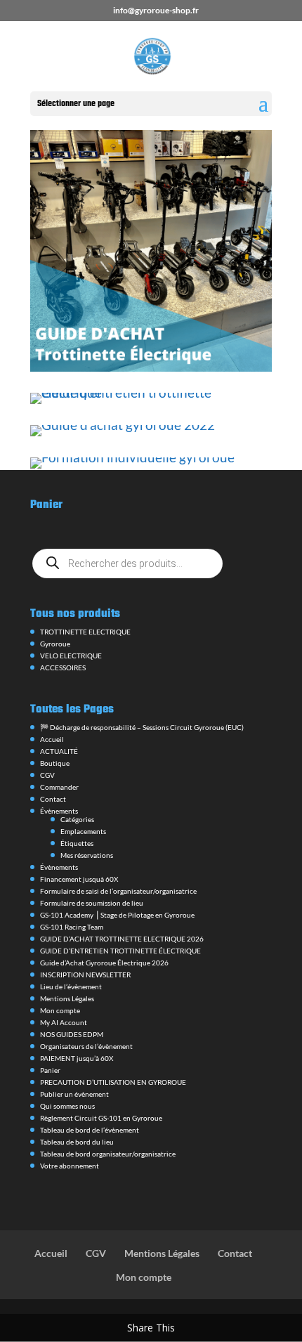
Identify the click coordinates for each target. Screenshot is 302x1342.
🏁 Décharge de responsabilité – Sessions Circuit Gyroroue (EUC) (142, 727)
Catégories (77, 819)
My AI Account (63, 1022)
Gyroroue (55, 643)
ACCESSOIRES (63, 667)
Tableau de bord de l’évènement (89, 1130)
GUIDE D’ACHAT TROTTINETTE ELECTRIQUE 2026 (122, 938)
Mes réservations (86, 855)
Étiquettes (76, 843)
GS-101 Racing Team (71, 927)
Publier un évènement (74, 1094)
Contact (53, 799)
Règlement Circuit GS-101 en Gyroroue (101, 1118)
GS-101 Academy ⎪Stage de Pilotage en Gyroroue (117, 915)
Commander (59, 787)
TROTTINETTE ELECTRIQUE (85, 631)
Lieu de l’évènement (71, 986)
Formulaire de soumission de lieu (91, 903)
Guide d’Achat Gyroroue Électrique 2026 (104, 962)
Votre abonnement (69, 1165)
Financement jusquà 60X (79, 879)
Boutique (55, 763)
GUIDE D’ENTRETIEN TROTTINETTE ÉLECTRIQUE (120, 950)
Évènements (59, 811)
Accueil (52, 739)
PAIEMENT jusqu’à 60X (76, 1058)
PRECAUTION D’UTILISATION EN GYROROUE (113, 1082)
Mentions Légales (67, 998)
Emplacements (83, 831)
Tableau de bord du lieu (77, 1142)
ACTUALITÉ (59, 751)
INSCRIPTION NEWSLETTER (85, 974)
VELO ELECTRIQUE (71, 655)
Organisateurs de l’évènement (86, 1046)
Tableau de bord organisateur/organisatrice (108, 1153)
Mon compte (60, 1010)
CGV (47, 775)
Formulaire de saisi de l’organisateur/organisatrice (118, 891)
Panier (50, 1070)
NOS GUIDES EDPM (71, 1034)
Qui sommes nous (67, 1106)
